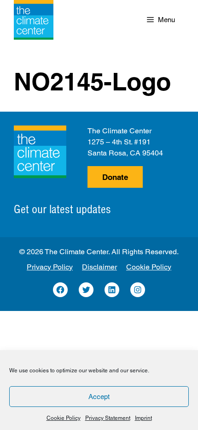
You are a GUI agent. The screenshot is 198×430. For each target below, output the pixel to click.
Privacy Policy (50, 267)
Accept (99, 396)
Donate (115, 177)
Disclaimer (99, 267)
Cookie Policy (64, 418)
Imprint (143, 418)
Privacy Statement (107, 418)
